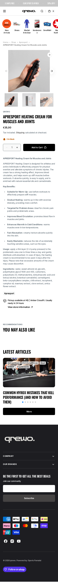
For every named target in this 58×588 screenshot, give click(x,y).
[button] (4, 11)
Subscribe (29, 498)
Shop (13, 42)
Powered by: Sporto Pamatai (29, 560)
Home (5, 42)
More (29, 411)
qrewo (13, 560)
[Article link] (29, 381)
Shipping (20, 132)
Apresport (23, 42)
